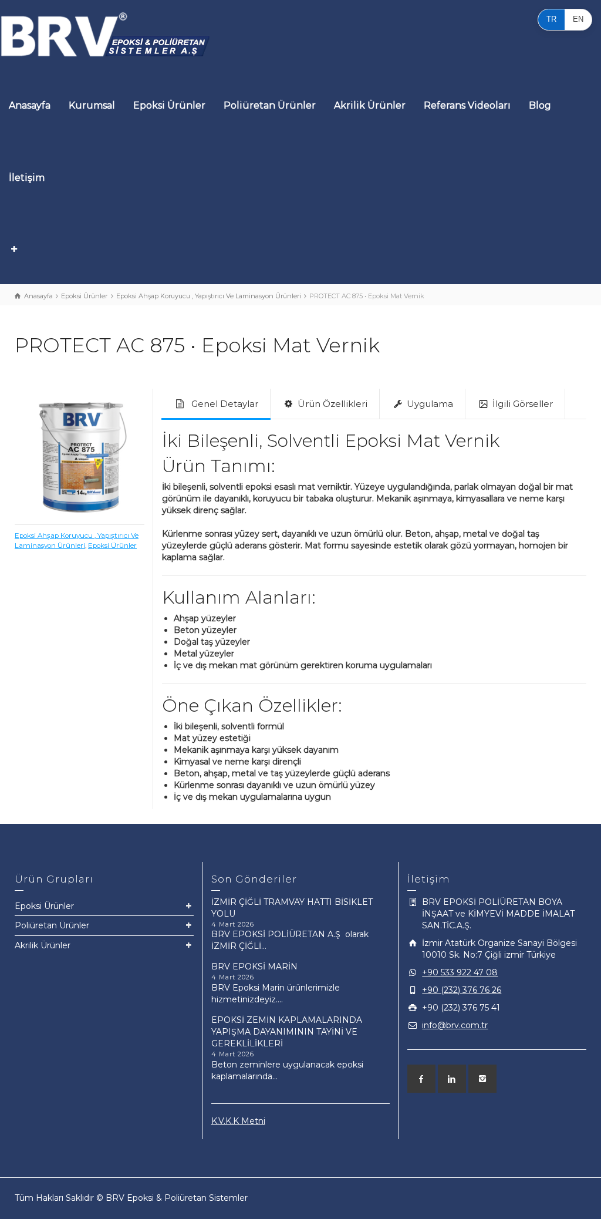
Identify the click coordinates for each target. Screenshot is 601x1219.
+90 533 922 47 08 (460, 972)
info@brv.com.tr (455, 1025)
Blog (540, 105)
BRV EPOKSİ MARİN (254, 966)
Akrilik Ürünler (370, 105)
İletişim (27, 177)
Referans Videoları (467, 105)
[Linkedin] (452, 1079)
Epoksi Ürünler (169, 105)
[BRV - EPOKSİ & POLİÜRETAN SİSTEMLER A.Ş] (105, 34)
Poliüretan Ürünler (270, 105)
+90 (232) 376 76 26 (461, 990)
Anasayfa (29, 105)
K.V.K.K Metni (238, 1121)
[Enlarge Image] (79, 453)
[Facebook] (421, 1079)
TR (551, 19)
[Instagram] (482, 1079)
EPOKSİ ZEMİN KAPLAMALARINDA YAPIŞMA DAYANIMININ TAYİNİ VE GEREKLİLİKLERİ (286, 1032)
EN (578, 19)
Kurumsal (92, 105)
